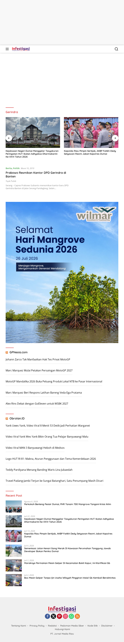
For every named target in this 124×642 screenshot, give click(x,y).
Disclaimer (107, 625)
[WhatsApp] (71, 616)
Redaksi (52, 625)
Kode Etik (93, 625)
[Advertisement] (62, 22)
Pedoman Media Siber (72, 625)
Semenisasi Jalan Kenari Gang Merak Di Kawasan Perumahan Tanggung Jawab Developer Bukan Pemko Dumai (91, 153)
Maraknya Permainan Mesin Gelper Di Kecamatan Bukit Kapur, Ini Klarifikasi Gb (67, 563)
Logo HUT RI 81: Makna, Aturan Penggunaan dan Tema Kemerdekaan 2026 (51, 459)
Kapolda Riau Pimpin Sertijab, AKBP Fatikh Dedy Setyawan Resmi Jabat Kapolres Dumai (32, 152)
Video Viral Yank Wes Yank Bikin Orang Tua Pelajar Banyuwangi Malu (47, 436)
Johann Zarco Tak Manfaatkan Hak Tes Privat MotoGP (38, 359)
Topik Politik (11, 181)
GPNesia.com (19, 352)
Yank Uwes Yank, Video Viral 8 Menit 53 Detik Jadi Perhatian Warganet (48, 425)
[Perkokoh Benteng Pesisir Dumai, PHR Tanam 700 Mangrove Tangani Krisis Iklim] (14, 506)
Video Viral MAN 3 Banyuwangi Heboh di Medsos (35, 448)
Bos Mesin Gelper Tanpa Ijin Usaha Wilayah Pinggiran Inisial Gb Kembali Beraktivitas (70, 577)
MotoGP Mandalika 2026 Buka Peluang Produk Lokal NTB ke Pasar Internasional (54, 381)
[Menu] (8, 49)
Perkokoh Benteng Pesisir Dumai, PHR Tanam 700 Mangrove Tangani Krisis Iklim (67, 504)
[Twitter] (53, 616)
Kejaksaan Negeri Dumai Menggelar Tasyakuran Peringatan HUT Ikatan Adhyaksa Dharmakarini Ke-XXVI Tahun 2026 (69, 520)
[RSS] (77, 616)
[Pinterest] (59, 616)
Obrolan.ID (17, 418)
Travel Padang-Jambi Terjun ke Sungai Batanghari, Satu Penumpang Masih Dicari (54, 481)
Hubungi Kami (62, 629)
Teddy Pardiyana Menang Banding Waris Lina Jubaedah (39, 470)
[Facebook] (47, 616)
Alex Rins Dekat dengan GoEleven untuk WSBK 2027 (37, 403)
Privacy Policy (37, 625)
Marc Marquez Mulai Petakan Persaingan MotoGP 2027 (39, 370)
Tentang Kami (18, 625)
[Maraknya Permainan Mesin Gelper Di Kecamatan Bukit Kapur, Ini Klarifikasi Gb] (14, 565)
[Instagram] (65, 616)
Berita (9, 168)
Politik (16, 168)
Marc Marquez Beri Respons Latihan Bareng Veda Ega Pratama (44, 392)
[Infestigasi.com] (20, 49)
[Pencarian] (116, 49)
